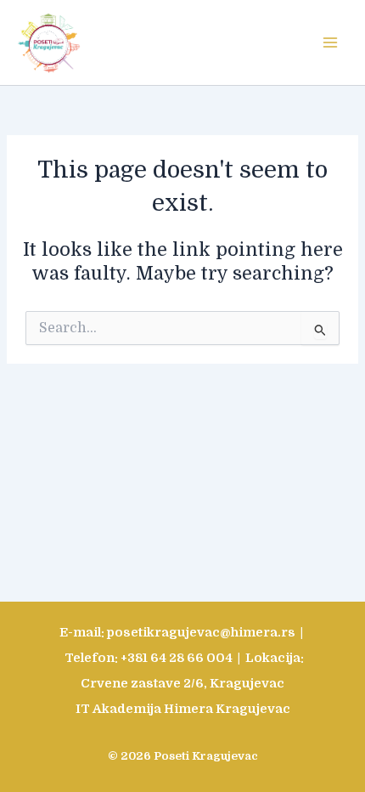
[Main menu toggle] (330, 42)
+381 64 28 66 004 (177, 658)
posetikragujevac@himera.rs (201, 632)
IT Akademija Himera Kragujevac (183, 709)
